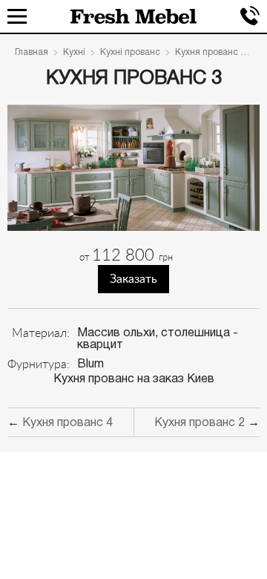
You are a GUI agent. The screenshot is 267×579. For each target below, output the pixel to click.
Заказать (133, 279)
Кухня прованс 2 (199, 423)
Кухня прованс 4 (67, 423)
